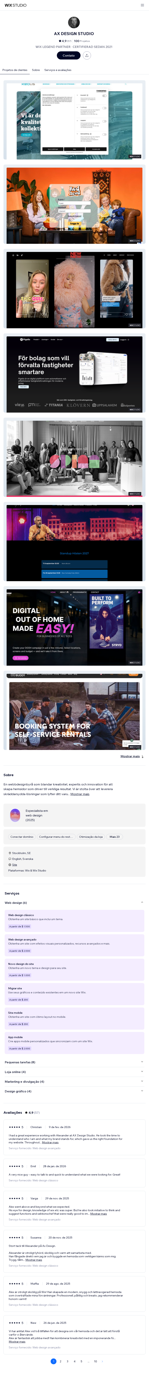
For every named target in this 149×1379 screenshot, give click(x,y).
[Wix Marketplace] (15, 5)
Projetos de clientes (14, 70)
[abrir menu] (142, 5)
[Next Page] (102, 1361)
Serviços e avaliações (57, 70)
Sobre (36, 70)
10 (95, 1361)
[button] (74, 119)
